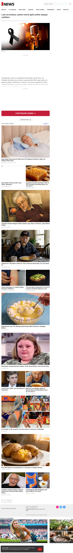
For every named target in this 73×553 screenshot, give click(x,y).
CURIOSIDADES (50, 9)
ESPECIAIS (65, 9)
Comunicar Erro (24, 119)
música (10, 502)
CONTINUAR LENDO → (25, 113)
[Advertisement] (25, 66)
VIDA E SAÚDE (22, 9)
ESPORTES (30, 9)
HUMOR (59, 9)
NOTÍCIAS (3, 9)
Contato (3, 508)
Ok (40, 549)
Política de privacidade (11, 508)
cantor (5, 502)
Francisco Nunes (25, 20)
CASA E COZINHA (40, 9)
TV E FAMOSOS (12, 9)
